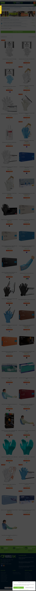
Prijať (18, 587)
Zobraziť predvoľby (29, 587)
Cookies (20, 589)
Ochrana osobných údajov (25, 589)
